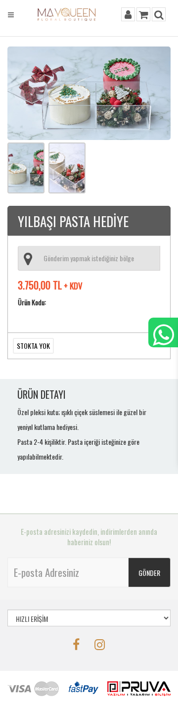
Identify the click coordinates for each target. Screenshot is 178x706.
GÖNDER (149, 572)
